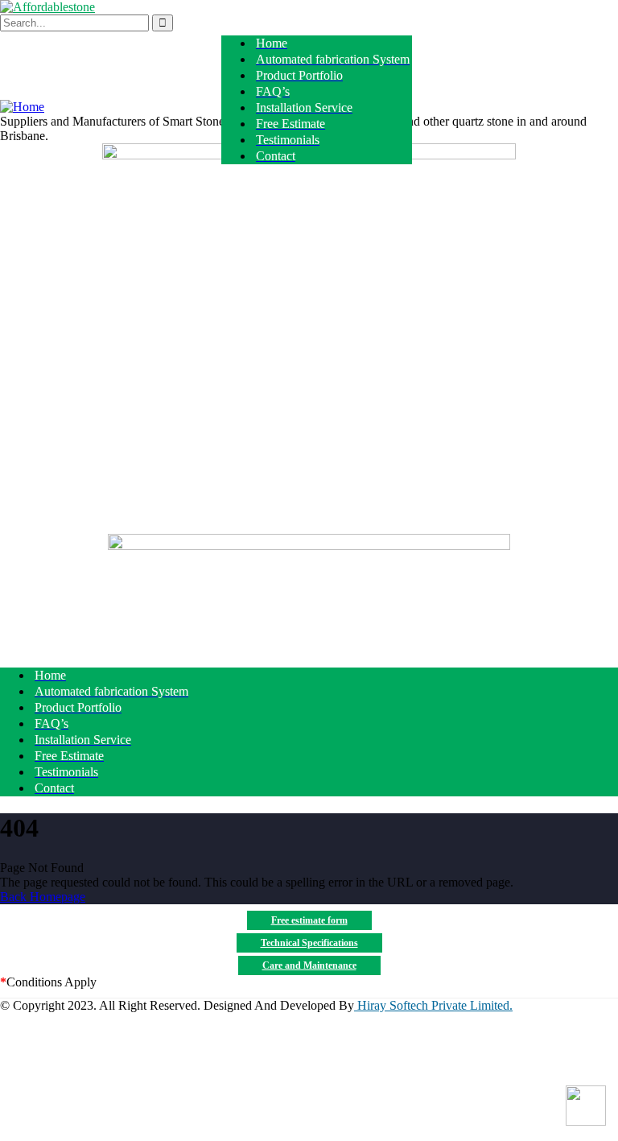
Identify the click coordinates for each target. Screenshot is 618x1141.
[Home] (22, 107)
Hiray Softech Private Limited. (433, 1005)
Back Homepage (42, 896)
